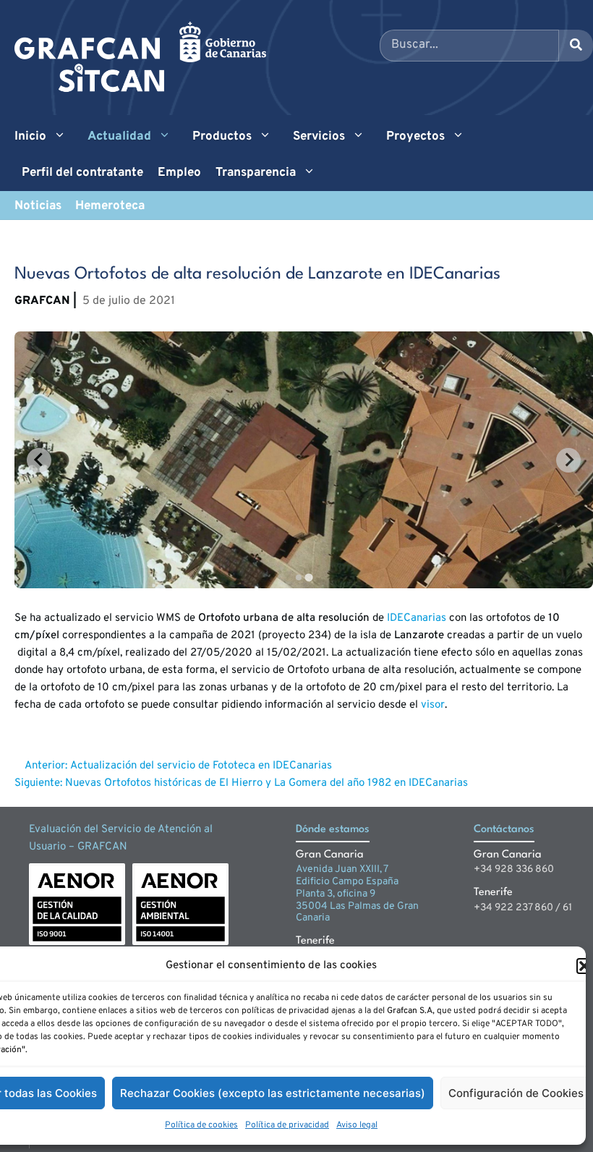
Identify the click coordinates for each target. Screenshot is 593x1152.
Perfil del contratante (82, 173)
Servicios (319, 137)
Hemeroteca (110, 206)
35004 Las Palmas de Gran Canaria (357, 912)
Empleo (179, 173)
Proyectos (415, 137)
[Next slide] (568, 460)
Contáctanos (504, 829)
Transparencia (256, 173)
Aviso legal (356, 1125)
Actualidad (119, 137)
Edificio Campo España (347, 882)
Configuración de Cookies (516, 1093)
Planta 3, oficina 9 (335, 894)
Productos (222, 137)
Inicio (30, 137)
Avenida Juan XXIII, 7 (342, 869)
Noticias (37, 206)
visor (433, 705)
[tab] (298, 577)
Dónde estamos (333, 829)
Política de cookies (201, 1125)
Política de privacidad (287, 1125)
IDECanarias (416, 618)
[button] (584, 966)
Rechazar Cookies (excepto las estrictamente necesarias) (272, 1093)
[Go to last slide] (39, 460)
